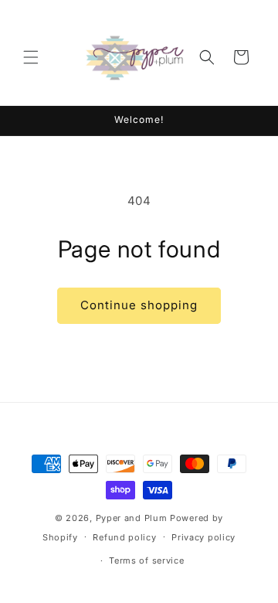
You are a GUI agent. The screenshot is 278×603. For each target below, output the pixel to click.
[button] (31, 57)
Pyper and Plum (132, 518)
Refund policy (124, 537)
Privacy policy (203, 537)
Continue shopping (139, 305)
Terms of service (146, 560)
